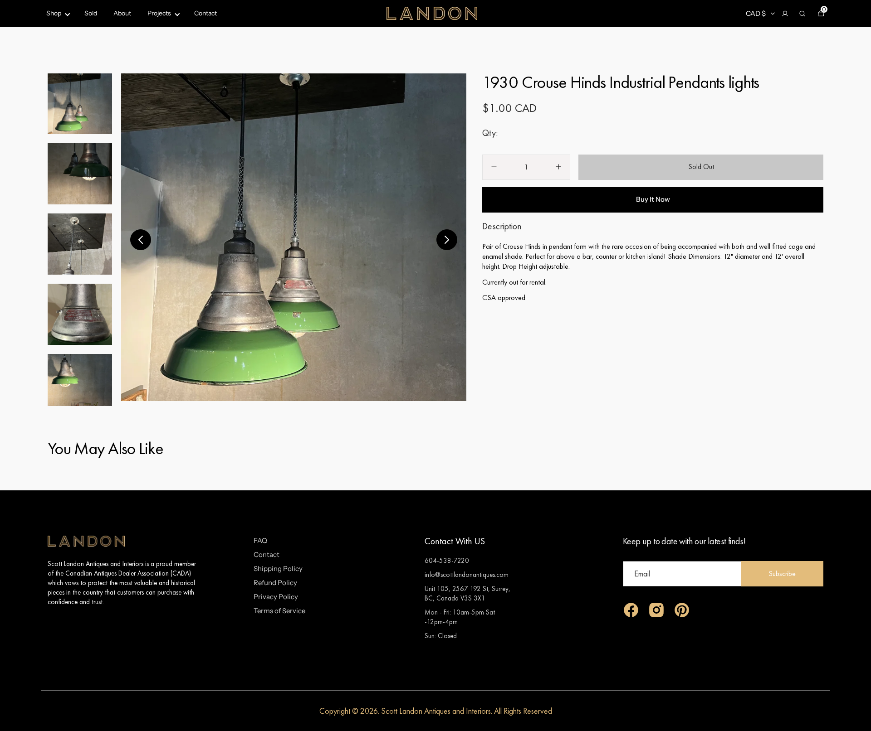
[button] (784, 14)
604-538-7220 (447, 560)
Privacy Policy (276, 596)
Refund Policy (275, 582)
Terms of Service (279, 610)
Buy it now (653, 199)
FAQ (260, 540)
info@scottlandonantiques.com (467, 574)
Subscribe (782, 573)
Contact (266, 554)
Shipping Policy (278, 568)
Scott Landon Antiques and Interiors (436, 711)
